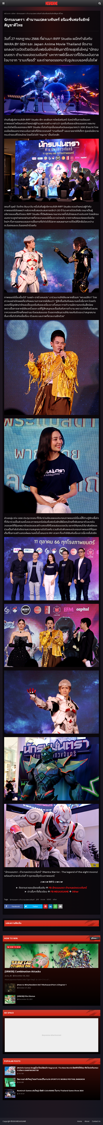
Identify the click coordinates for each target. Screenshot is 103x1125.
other (13, 13)
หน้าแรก (7, 13)
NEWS (49, 899)
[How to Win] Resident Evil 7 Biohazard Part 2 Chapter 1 (42, 985)
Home (79, 1121)
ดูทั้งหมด (94, 938)
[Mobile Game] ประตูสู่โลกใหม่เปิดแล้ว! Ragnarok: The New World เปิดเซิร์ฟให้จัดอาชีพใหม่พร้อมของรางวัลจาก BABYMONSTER (57, 1069)
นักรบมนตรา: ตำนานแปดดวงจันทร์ (22, 899)
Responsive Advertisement (51, 1035)
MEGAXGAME (21, 1121)
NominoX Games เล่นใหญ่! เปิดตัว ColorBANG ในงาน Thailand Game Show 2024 (50, 1090)
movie (43, 899)
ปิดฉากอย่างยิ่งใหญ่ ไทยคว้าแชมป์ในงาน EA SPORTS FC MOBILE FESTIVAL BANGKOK (51, 1079)
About (87, 1121)
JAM (37, 899)
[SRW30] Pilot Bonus (26, 996)
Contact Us (96, 1121)
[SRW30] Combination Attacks (23, 971)
